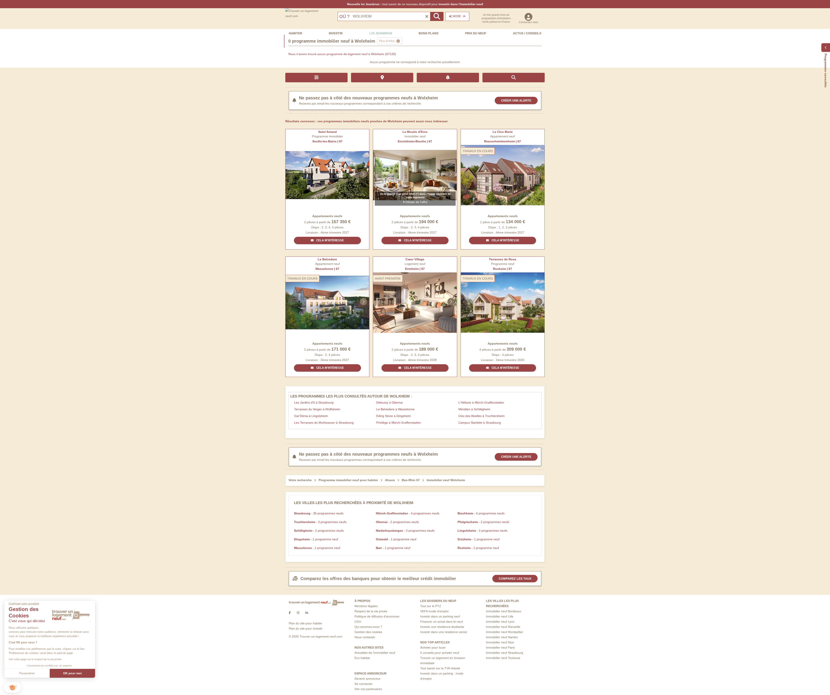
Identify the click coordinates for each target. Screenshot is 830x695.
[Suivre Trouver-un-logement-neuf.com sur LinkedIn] (306, 612)
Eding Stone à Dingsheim (393, 416)
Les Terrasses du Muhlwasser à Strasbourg (324, 422)
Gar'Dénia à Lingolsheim (311, 416)
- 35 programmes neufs (318, 513)
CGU (357, 621)
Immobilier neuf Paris (500, 647)
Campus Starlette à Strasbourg (479, 422)
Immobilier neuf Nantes (502, 637)
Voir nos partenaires (368, 689)
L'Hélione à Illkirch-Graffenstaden (481, 402)
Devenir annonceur (367, 678)
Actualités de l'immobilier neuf (374, 652)
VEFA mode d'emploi (434, 611)
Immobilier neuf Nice (500, 642)
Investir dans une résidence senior (443, 632)
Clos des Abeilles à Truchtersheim (481, 416)
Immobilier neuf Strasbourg (504, 652)
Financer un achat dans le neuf (441, 621)
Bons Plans (428, 33)
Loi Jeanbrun (380, 33)
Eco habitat (362, 658)
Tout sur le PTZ (430, 606)
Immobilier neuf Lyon (500, 621)
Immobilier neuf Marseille (503, 626)
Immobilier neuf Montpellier (504, 632)
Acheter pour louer (433, 647)
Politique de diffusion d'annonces (376, 616)
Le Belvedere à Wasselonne (395, 409)
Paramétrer (27, 673)
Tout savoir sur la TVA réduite (440, 668)
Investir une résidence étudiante (442, 626)
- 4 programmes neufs (407, 513)
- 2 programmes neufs (397, 522)
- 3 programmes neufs (320, 522)
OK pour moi (72, 673)
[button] (12, 687)
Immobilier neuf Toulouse (503, 658)
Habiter (295, 33)
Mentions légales (366, 606)
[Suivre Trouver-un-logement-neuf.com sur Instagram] (298, 612)
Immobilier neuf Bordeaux (503, 611)
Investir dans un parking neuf (440, 616)
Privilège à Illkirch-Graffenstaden (398, 422)
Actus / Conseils (527, 33)
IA (459, 16)
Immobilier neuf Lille (499, 616)
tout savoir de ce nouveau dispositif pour (415, 4)
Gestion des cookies (368, 632)
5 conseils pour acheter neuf (439, 652)
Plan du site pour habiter (305, 623)
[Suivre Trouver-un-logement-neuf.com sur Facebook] (290, 612)
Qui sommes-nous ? (368, 626)
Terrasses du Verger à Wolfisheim (317, 409)
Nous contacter (364, 637)
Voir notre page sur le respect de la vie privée (35, 659)
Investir (336, 33)
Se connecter (363, 683)
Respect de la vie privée (370, 611)
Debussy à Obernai (389, 402)
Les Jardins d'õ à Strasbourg (314, 402)
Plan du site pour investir (305, 628)
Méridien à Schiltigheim (474, 409)
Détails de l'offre (416, 202)
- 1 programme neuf (316, 539)
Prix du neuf (475, 33)
